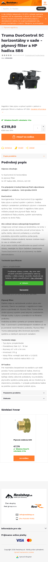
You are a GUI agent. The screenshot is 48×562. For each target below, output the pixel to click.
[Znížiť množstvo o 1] (43, 129)
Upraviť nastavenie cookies (24, 552)
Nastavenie (24, 290)
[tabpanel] (24, 438)
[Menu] (45, 3)
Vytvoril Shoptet (25, 557)
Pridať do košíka (25, 137)
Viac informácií (37, 278)
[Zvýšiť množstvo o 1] (43, 126)
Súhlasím (25, 283)
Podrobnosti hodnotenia (34, 55)
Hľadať (41, 8)
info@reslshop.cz (26, 515)
